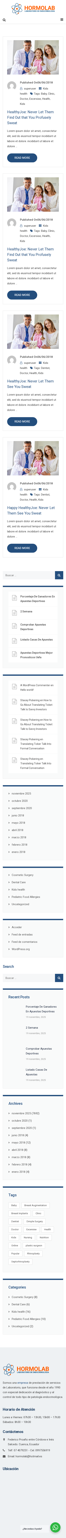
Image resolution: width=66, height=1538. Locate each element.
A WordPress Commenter (35, 685)
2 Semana (26, 611)
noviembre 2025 (21, 793)
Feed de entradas (22, 934)
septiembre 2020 (22, 808)
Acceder (17, 927)
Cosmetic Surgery (22, 875)
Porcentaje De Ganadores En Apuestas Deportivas (37, 599)
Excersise (35, 98)
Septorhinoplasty (20, 1261)
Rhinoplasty (33, 1253)
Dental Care (19, 882)
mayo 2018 (18, 822)
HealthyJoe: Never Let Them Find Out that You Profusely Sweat (30, 117)
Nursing (28, 1237)
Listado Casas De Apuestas (36, 639)
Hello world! (27, 689)
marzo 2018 (19, 837)
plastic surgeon (34, 1245)
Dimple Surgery (35, 1221)
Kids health (18, 889)
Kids (22, 104)
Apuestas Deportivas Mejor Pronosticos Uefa (36, 655)
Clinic (51, 93)
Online (14, 1245)
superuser (30, 88)
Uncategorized (20, 904)
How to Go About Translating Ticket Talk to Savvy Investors (36, 705)
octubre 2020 (20, 801)
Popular (15, 1253)
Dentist (45, 368)
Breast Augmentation (35, 1205)
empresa (22, 1382)
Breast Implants (19, 1213)
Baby (44, 93)
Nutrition (44, 1237)
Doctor (24, 98)
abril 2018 (17, 830)
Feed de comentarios (24, 942)
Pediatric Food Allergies (26, 897)
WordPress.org (21, 949)
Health (46, 98)
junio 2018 (18, 815)
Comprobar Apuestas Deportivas (33, 627)
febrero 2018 (19, 844)
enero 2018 (18, 852)
